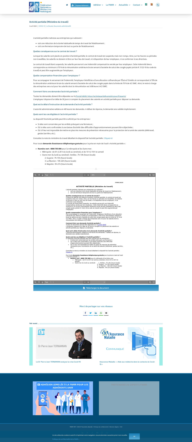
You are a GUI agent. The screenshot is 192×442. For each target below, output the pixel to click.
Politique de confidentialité (101, 427)
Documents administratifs (62, 26)
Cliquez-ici (108, 138)
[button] (158, 4)
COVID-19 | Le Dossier (46, 26)
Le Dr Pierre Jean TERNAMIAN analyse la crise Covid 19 (64, 343)
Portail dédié (81, 96)
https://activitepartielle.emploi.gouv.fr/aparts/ (107, 96)
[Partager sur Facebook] (85, 313)
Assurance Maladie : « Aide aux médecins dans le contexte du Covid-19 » (128, 343)
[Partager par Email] (106, 313)
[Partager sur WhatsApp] (101, 313)
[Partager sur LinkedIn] (95, 313)
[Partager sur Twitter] (90, 313)
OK (134, 436)
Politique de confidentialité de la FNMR (65, 439)
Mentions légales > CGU (116, 427)
